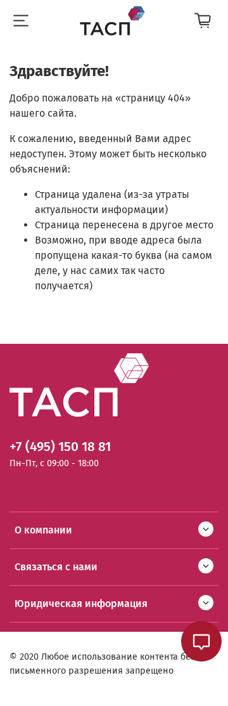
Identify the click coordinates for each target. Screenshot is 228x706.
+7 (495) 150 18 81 (60, 447)
